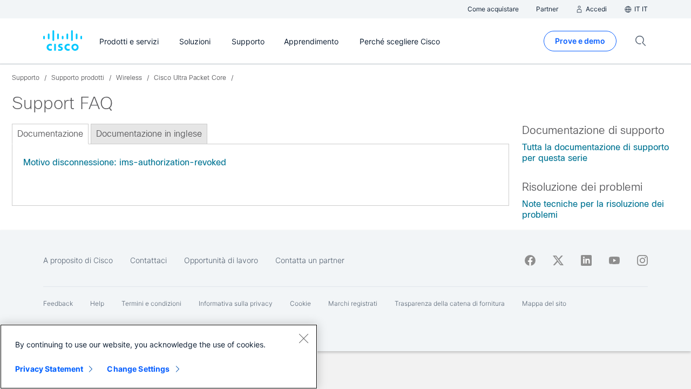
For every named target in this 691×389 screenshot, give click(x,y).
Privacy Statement (49, 368)
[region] (158, 356)
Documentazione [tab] (50, 133)
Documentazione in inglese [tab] (149, 133)
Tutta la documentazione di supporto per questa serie (595, 153)
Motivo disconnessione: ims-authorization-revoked (124, 162)
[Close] (303, 338)
